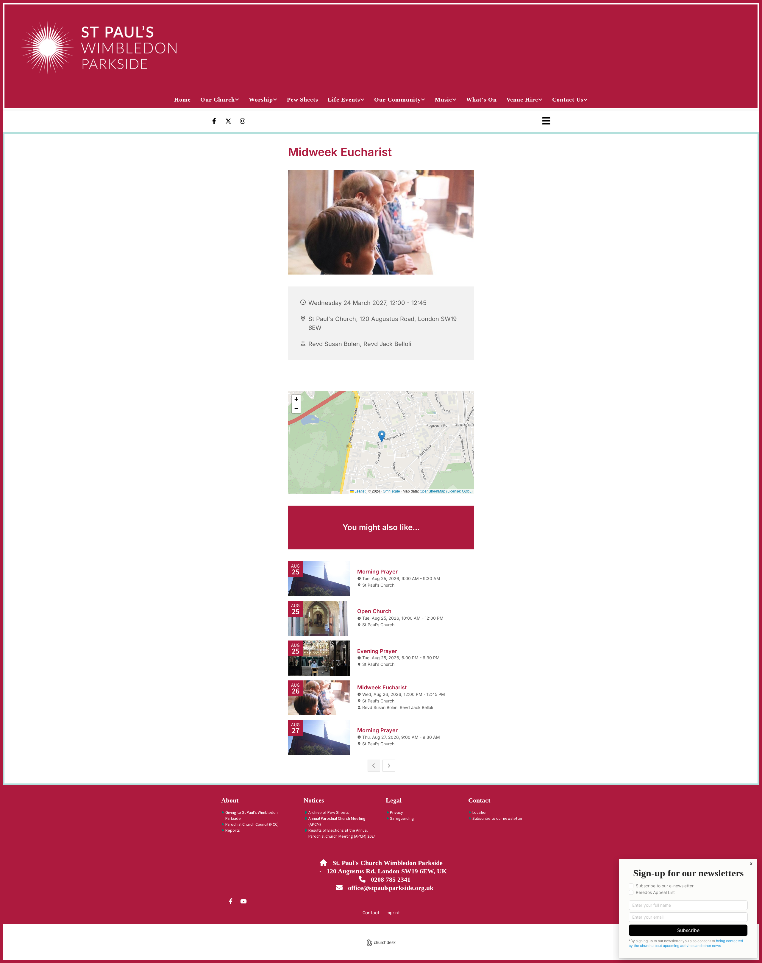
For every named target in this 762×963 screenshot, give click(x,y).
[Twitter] (228, 121)
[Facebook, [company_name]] (230, 901)
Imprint (392, 913)
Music (443, 99)
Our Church (217, 99)
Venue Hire (522, 99)
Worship (261, 99)
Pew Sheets (302, 99)
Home (182, 99)
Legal (394, 800)
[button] (526, 121)
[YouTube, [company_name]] (243, 901)
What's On (481, 99)
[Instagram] (242, 121)
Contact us (567, 99)
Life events (344, 99)
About (229, 800)
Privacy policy (357, 927)
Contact (479, 800)
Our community (397, 99)
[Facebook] (214, 121)
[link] (220, 99)
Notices (314, 800)
